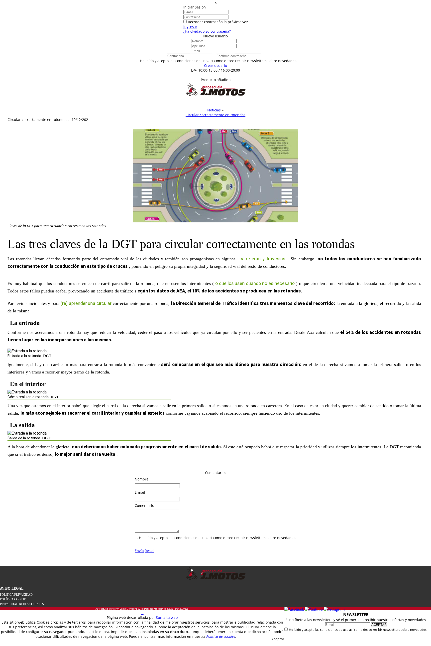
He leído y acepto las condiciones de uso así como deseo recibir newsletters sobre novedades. (358, 629)
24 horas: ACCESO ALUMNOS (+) (215, 75)
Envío (139, 550)
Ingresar (190, 26)
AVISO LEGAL (11, 588)
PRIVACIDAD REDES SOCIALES (22, 604)
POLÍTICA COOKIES (13, 599)
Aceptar (277, 639)
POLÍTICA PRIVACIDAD (16, 594)
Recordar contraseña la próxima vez (218, 21)
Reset (149, 550)
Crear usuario (215, 65)
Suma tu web (167, 617)
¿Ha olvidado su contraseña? (207, 31)
